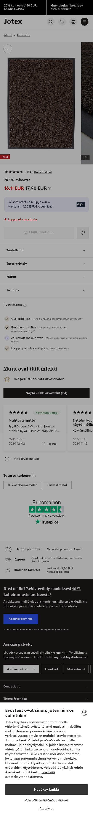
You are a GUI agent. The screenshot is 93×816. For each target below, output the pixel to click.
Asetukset (47, 808)
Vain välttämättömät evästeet (46, 800)
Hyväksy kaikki (46, 789)
